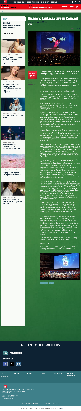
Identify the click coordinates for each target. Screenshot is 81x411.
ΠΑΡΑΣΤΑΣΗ (44, 283)
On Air (19, 2)
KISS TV (47, 2)
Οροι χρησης (55, 403)
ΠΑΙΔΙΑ (51, 283)
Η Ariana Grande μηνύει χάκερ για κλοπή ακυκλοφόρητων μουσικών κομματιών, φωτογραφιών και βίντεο (12, 88)
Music (24, 2)
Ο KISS (42, 374)
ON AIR (16, 374)
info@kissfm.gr (9, 398)
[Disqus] (54, 306)
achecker (60, 408)
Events (29, 2)
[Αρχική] (5, 1)
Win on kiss (35, 2)
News (14, 2)
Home (10, 2)
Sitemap (47, 403)
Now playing (5, 6)
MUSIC (29, 374)
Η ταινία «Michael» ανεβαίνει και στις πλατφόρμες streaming (11, 146)
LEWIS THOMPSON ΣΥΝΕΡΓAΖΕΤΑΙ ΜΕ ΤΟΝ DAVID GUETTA (12, 26)
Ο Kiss (42, 2)
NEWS (3, 374)
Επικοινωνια (16, 353)
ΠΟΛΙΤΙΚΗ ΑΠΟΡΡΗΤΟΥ (71, 374)
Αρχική (3, 11)
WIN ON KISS (58, 374)
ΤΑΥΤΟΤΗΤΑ (5, 377)
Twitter (76, 2)
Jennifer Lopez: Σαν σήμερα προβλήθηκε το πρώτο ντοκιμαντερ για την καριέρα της (12, 60)
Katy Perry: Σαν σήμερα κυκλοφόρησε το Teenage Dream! (12, 174)
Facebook (72, 2)
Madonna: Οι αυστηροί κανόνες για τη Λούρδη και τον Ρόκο (12, 201)
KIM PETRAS (6, 23)
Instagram (79, 2)
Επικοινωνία (54, 2)
